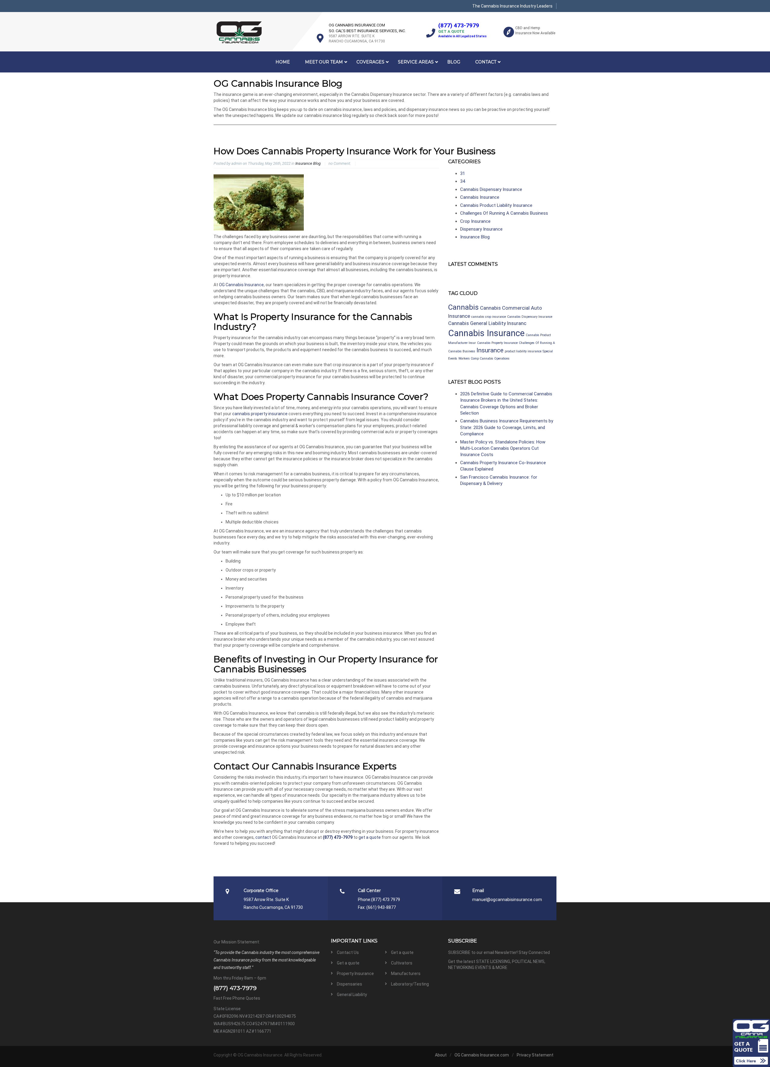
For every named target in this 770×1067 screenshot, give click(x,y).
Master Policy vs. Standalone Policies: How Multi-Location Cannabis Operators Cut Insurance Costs (502, 448)
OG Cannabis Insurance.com (481, 1055)
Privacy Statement (535, 1055)
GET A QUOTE (451, 31)
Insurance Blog (308, 163)
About (441, 1055)
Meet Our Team (324, 62)
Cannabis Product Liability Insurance (496, 205)
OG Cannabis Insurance (241, 284)
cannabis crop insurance (488, 317)
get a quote (370, 837)
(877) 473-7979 (458, 25)
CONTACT (485, 62)
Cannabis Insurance (479, 197)
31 (462, 173)
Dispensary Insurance (481, 229)
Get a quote (402, 952)
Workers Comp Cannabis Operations (484, 358)
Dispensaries (349, 984)
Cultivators (401, 963)
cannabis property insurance (260, 413)
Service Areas (416, 62)
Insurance (490, 350)
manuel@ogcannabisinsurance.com (507, 899)
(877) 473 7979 (385, 899)
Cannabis (463, 307)
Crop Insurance (475, 221)
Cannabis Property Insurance (497, 343)
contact (263, 837)
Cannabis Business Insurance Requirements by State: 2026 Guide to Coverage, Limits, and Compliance (506, 427)
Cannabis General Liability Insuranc (487, 323)
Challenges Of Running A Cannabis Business (504, 213)
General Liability (352, 994)
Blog (453, 62)
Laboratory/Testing (410, 984)
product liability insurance (523, 351)
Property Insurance (355, 973)
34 (462, 181)
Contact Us (348, 952)
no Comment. (339, 163)
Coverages (370, 62)
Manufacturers (405, 973)
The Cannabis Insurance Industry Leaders (512, 6)
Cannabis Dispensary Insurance (491, 189)
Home (283, 62)
